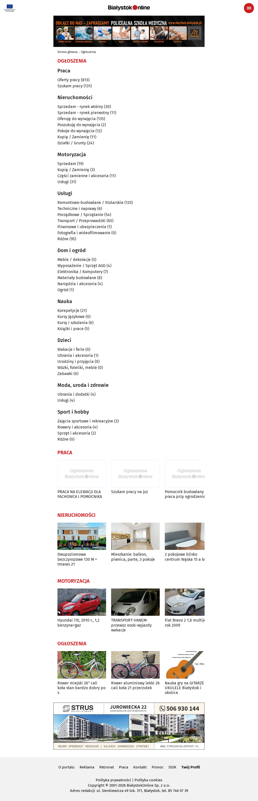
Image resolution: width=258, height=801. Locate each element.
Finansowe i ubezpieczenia (81, 226)
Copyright (96, 785)
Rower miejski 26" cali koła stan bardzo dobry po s (81, 688)
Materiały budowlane (76, 277)
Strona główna (67, 52)
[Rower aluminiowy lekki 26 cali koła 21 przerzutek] (135, 665)
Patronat (106, 767)
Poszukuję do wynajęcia (78, 124)
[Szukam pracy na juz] (135, 474)
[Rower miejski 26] (81, 665)
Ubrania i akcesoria (75, 355)
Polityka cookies (148, 780)
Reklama (87, 767)
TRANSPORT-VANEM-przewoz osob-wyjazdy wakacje (131, 625)
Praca (123, 767)
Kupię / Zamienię (73, 137)
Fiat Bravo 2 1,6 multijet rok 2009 (186, 622)
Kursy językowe (71, 316)
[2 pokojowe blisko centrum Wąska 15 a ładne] (189, 536)
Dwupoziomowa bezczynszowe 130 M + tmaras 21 (77, 559)
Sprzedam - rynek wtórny (80, 106)
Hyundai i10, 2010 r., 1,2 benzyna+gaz (78, 622)
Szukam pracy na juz (129, 491)
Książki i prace (70, 328)
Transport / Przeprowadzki (81, 220)
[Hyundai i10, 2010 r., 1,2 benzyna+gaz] (81, 602)
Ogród (63, 289)
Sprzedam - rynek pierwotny (83, 112)
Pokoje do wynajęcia (75, 130)
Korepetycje (68, 310)
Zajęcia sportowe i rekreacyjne (85, 421)
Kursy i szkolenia (72, 322)
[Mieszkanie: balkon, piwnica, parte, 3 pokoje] (135, 536)
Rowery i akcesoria (74, 427)
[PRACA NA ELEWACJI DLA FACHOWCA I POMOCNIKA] (81, 474)
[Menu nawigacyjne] (249, 8)
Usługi (63, 181)
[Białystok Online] (129, 8)
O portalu (66, 767)
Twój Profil (190, 767)
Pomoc (158, 767)
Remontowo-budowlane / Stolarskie (90, 202)
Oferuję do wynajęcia (76, 118)
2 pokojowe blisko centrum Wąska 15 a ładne (188, 557)
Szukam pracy (70, 86)
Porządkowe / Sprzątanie (80, 214)
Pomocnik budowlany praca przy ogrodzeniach (187, 494)
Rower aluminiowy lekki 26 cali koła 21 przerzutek (135, 685)
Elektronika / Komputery (80, 271)
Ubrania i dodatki (73, 394)
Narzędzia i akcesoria (77, 283)
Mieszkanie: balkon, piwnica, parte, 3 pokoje (133, 557)
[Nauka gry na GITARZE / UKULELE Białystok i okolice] (189, 665)
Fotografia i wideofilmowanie (83, 232)
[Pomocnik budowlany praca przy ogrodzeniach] (189, 474)
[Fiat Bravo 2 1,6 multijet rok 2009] (189, 602)
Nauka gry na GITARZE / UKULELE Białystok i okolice (186, 688)
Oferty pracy (68, 79)
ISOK (172, 767)
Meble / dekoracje (74, 259)
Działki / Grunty (71, 143)
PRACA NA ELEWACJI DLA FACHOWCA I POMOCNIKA (79, 494)
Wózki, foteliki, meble (77, 367)
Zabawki (65, 373)
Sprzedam (66, 163)
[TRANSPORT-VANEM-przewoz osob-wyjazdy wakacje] (135, 602)
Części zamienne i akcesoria (83, 175)
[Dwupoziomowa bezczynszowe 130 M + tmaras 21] (81, 536)
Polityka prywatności (113, 780)
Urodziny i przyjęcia (75, 361)
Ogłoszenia (88, 52)
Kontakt (140, 767)
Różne (63, 238)
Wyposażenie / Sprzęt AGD (81, 265)
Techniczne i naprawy (76, 208)
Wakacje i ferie (70, 349)
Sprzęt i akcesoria (73, 433)
